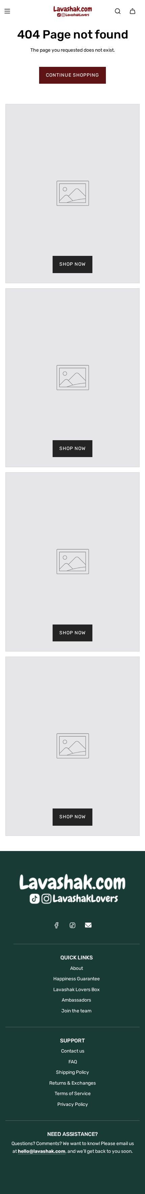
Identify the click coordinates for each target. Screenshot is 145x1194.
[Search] (117, 11)
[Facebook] (56, 925)
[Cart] (132, 11)
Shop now (72, 264)
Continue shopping (72, 75)
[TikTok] (72, 925)
